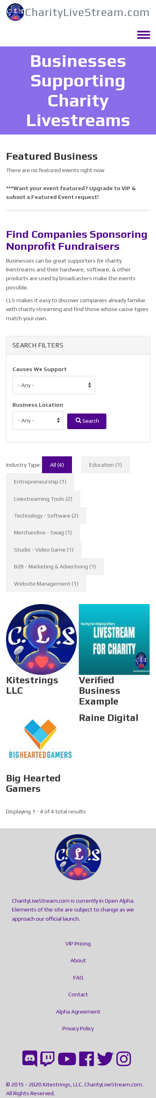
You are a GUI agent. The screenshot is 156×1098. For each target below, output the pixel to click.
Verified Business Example (114, 637)
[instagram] (123, 1059)
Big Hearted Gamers (41, 747)
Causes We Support (39, 369)
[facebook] (86, 1059)
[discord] (29, 1059)
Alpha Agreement (78, 1011)
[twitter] (105, 1059)
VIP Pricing (78, 943)
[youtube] (67, 1059)
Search (90, 421)
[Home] (15, 12)
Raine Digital (114, 719)
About (78, 960)
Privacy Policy (78, 1028)
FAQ (78, 977)
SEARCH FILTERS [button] (37, 345)
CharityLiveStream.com (87, 12)
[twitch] (47, 1059)
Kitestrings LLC (41, 631)
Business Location (37, 404)
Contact (78, 994)
